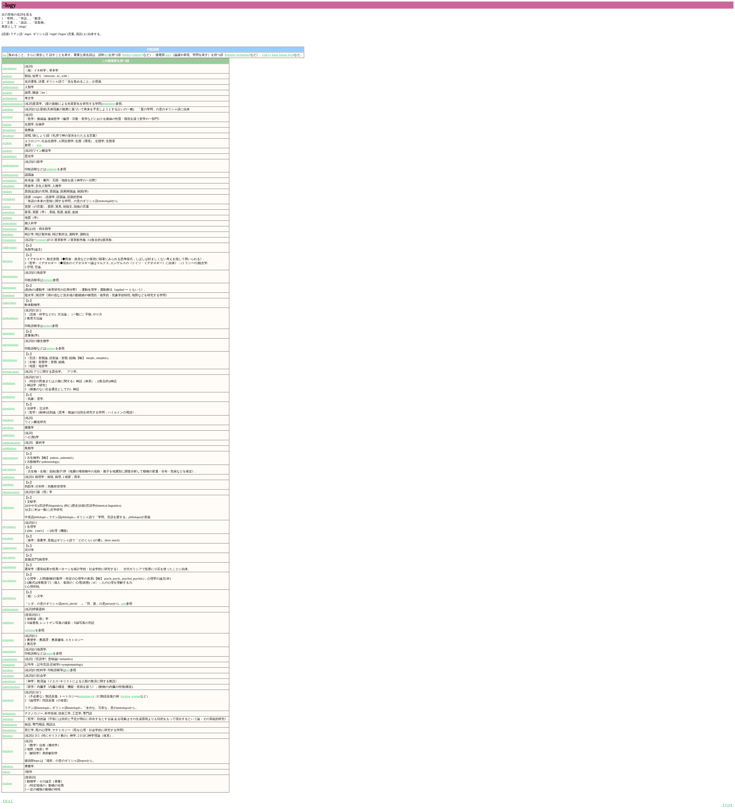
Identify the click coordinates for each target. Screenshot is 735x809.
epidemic (51, 169)
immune (48, 280)
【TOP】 (727, 805)
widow (126, 696)
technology (243, 54)
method (47, 325)
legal (275, 54)
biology (230, 54)
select (127, 54)
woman (135, 696)
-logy (168, 54)
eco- (39, 145)
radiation (30, 630)
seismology (109, 103)
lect (106, 54)
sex (68, 670)
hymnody (41, 239)
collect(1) (137, 54)
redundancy (85, 696)
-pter (123, 603)
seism (49, 653)
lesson (283, 54)
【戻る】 (8, 801)
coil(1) (266, 54)
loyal (291, 54)
